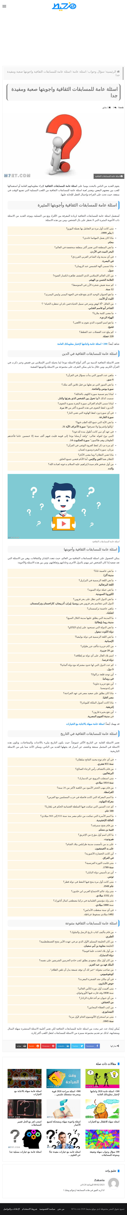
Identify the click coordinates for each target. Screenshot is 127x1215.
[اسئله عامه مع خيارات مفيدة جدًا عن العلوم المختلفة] (63, 1139)
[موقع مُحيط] (63, 6)
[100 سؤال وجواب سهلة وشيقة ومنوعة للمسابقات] (102, 1139)
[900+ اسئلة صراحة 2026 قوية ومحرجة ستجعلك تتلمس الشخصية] (63, 1078)
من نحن (60, 1209)
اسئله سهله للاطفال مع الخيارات (103, 1121)
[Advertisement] (63, 40)
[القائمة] (4, 6)
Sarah (121, 107)
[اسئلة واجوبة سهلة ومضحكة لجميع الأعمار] (63, 1108)
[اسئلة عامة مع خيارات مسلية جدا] (25, 1139)
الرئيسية (111, 71)
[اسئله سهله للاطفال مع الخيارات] (102, 1108)
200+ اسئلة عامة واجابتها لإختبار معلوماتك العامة (82, 344)
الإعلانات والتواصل (11, 1209)
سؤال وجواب (96, 71)
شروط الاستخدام (29, 1209)
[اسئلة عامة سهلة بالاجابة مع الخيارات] (25, 1078)
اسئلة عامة (79, 71)
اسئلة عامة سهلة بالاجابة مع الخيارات (85, 724)
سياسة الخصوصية (47, 1209)
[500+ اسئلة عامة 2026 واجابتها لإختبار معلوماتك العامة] (102, 1078)
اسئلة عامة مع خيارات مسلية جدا (25, 1152)
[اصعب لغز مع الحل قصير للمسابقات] (25, 1108)
